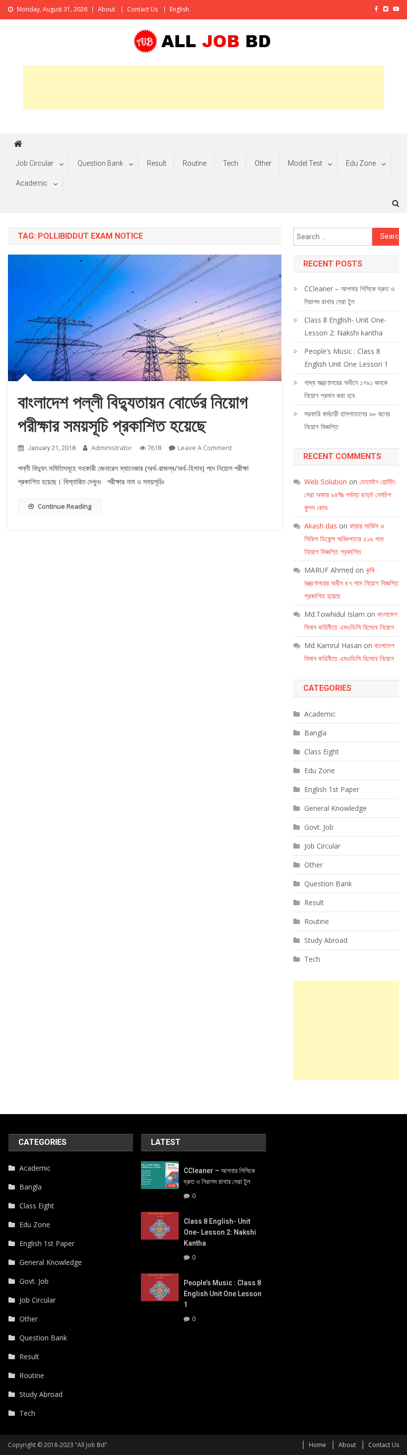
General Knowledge (335, 808)
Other (263, 163)
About (106, 9)
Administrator (111, 447)
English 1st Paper (331, 789)
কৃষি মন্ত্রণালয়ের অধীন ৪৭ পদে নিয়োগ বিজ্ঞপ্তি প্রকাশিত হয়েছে (351, 582)
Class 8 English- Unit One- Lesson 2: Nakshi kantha (345, 326)
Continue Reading (64, 506)
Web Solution (325, 481)
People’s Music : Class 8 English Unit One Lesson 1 (346, 357)
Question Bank (100, 163)
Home (317, 1445)
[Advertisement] (203, 87)
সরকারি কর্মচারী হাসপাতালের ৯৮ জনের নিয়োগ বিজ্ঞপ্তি (347, 420)
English (179, 9)
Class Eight (321, 751)
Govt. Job (319, 827)
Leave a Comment (205, 447)
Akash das (320, 525)
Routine (194, 163)
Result (156, 163)
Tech (230, 163)
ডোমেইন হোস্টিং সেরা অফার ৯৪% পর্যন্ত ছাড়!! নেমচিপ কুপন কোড (350, 494)
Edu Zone (361, 163)
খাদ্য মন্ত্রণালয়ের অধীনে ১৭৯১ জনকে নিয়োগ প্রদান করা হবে (346, 389)
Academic (32, 183)
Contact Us (142, 9)
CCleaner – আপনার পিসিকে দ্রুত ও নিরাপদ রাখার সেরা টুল (349, 295)
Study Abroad (325, 940)
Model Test (305, 163)
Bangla (315, 732)
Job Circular (35, 163)
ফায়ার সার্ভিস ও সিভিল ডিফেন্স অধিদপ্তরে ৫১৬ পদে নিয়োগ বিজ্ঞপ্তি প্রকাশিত (344, 538)
